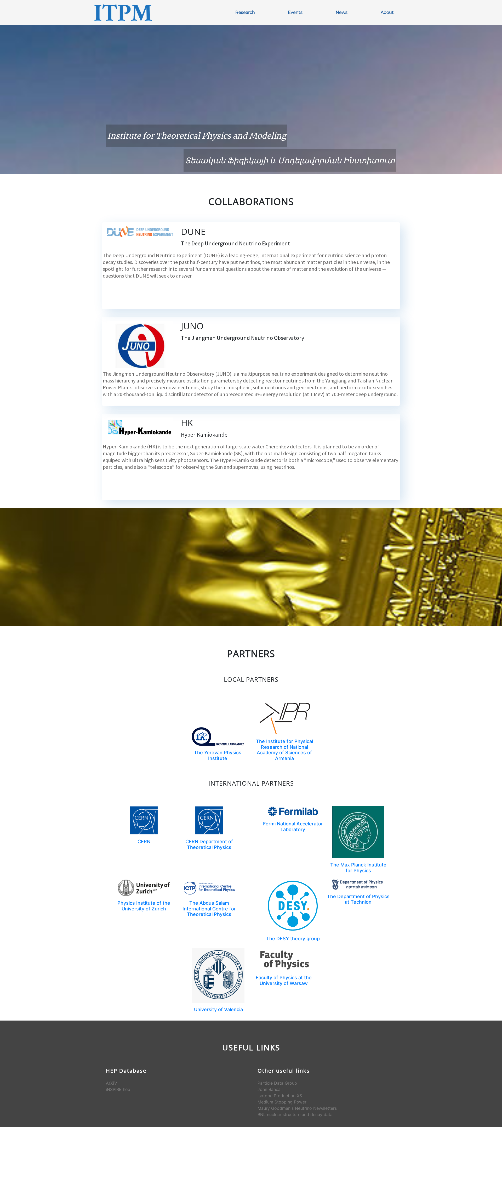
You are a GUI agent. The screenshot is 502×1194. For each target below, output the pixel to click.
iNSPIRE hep (118, 1089)
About (387, 12)
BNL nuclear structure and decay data (295, 1114)
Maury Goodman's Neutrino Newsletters (297, 1108)
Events (295, 12)
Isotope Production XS (280, 1095)
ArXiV (111, 1083)
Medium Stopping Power (282, 1102)
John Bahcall (270, 1089)
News (341, 12)
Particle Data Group (277, 1083)
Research (245, 12)
